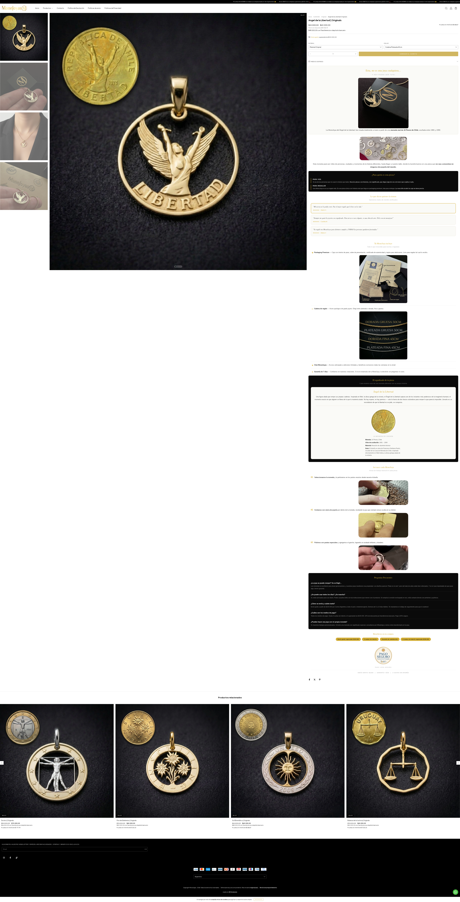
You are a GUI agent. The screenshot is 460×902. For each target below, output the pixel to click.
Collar (386, 43)
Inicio (37, 8)
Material (311, 43)
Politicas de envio (94, 8)
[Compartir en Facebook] (309, 679)
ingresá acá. (254, 887)
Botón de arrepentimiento (268, 887)
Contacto (60, 8)
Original (323, 16)
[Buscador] (446, 8)
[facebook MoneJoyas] (10, 857)
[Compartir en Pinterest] (320, 679)
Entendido (258, 899)
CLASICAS (316, 16)
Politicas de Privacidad (113, 8)
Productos (47, 8)
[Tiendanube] (230, 892)
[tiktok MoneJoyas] (16, 857)
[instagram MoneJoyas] (4, 857)
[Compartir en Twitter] (315, 679)
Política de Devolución (76, 8)
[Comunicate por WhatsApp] (455, 892)
